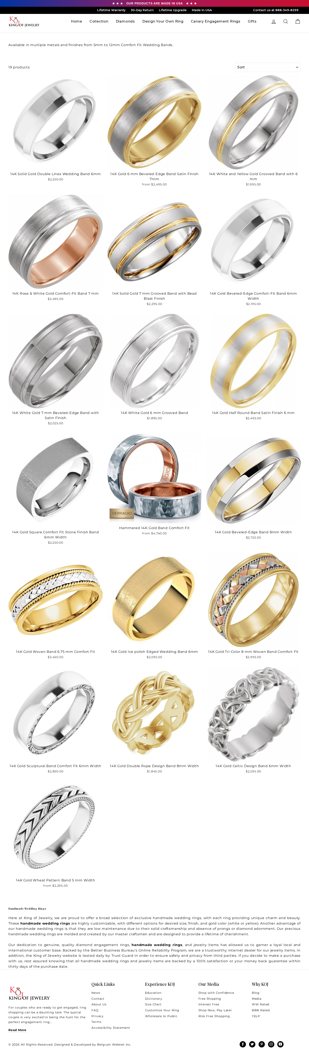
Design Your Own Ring (163, 21)
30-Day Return (142, 10)
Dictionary (153, 999)
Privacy (97, 1016)
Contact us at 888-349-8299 (275, 10)
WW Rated (260, 1004)
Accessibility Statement (110, 1028)
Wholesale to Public (161, 1016)
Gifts (252, 21)
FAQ (94, 1010)
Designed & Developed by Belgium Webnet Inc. (92, 1044)
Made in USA (202, 10)
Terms (96, 1022)
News (95, 993)
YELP (256, 1016)
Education (153, 993)
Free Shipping (209, 999)
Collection (99, 21)
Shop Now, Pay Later (215, 1010)
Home (76, 21)
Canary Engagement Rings (215, 21)
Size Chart (153, 1004)
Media (256, 999)
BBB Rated (261, 1010)
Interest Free (208, 1004)
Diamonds (125, 21)
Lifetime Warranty (111, 10)
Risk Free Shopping (214, 1016)
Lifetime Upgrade (173, 10)
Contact (97, 999)
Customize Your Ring (162, 1010)
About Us (98, 1004)
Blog (256, 993)
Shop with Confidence (216, 993)
